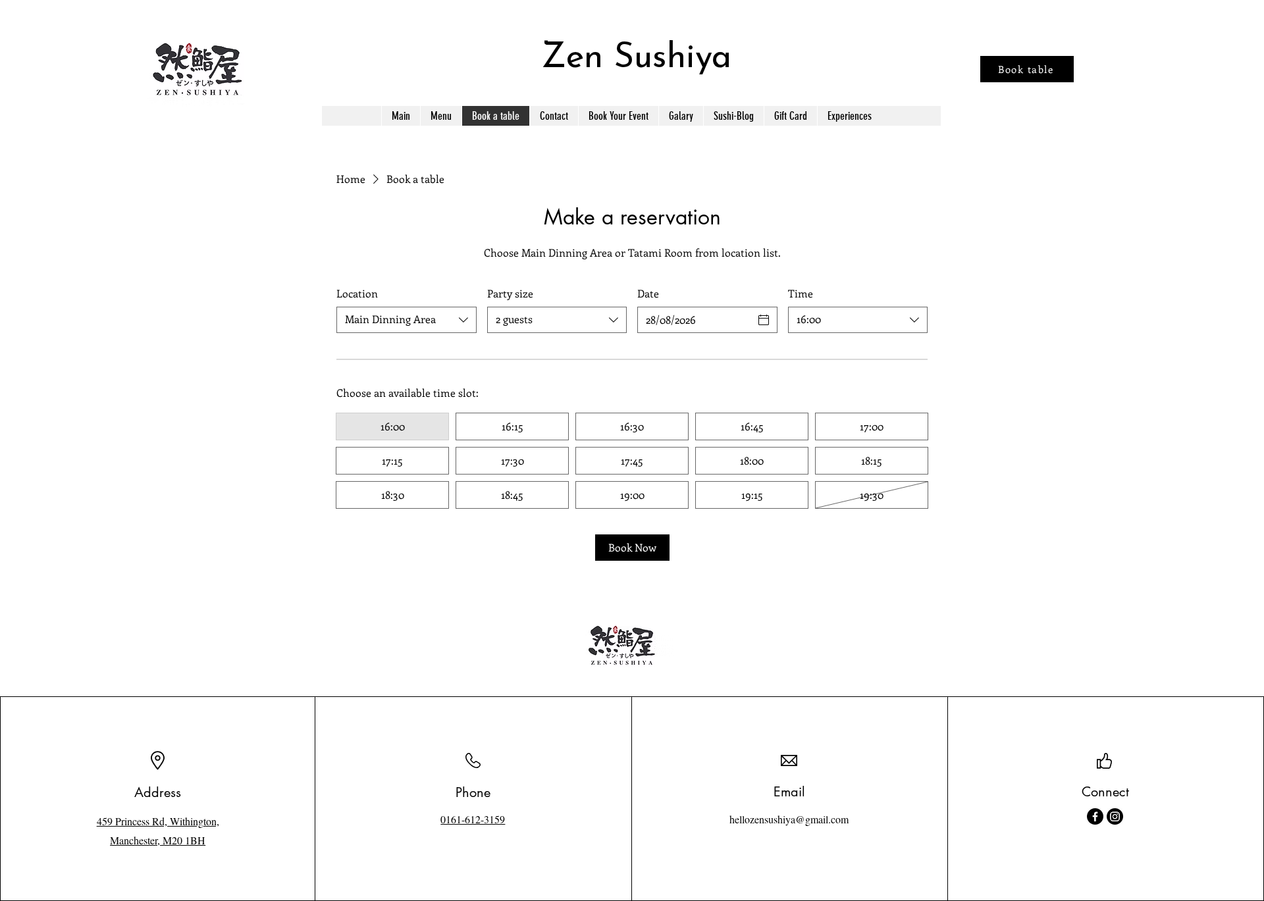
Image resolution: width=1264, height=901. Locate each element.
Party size (510, 293)
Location (357, 293)
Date (648, 293)
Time (800, 293)
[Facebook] (1095, 816)
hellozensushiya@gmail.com (789, 819)
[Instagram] (1115, 816)
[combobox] (406, 320)
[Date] (764, 320)
